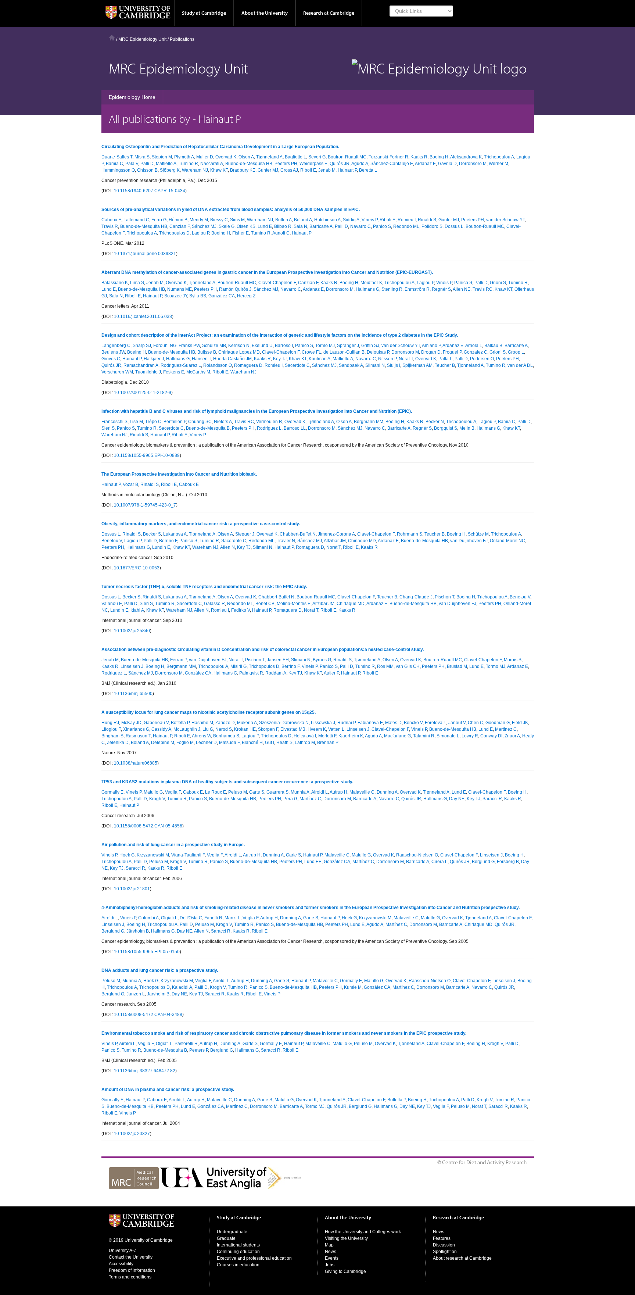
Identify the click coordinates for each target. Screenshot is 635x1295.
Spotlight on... (446, 1251)
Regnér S (441, 289)
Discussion (444, 1245)
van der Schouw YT (505, 219)
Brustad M (457, 666)
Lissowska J (323, 722)
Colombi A (148, 917)
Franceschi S (114, 421)
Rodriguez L (269, 428)
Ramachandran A (140, 365)
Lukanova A (175, 534)
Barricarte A (321, 226)
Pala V (131, 163)
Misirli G (238, 666)
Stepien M (162, 157)
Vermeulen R (269, 421)
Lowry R (470, 735)
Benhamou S (226, 735)
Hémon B (178, 219)
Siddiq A (351, 219)
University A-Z (122, 1250)
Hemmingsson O (118, 170)
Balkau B (493, 345)
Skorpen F (268, 729)
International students (238, 1245)
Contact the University (131, 1257)
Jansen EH (278, 659)
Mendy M (199, 219)
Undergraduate (232, 1231)
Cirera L (439, 861)
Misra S (142, 157)
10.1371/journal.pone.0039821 (145, 253)
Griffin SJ (370, 345)
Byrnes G (322, 659)
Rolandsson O (217, 365)
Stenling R (391, 289)
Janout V (457, 722)
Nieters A (223, 421)
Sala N (300, 226)
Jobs (329, 1264)
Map (329, 1245)
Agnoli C (281, 233)
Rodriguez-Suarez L (181, 365)
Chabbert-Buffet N (298, 534)
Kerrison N (239, 345)
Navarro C (360, 226)
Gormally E (112, 792)
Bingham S (112, 735)
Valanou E (111, 603)
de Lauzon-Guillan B (344, 352)
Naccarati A (211, 163)
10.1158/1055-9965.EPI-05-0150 (147, 951)
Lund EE (313, 861)
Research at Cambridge (328, 13)
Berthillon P (175, 421)
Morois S (512, 659)
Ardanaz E (425, 163)
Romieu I (407, 219)
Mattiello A (166, 163)
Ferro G (158, 219)
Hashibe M (202, 722)
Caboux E (111, 219)
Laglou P (425, 282)
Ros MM (385, 666)
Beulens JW (113, 352)
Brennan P (327, 742)
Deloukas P (378, 352)
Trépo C (153, 421)
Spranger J (348, 345)
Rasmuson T (138, 735)
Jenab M (327, 170)
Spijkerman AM (417, 365)
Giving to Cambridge (345, 1271)
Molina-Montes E (294, 603)
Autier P (331, 673)
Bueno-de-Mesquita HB (248, 163)
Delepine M (162, 742)
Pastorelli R (186, 1043)
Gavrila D (447, 163)
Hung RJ (110, 722)
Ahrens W (201, 735)
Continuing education (238, 1251)
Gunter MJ (268, 170)
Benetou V (111, 540)
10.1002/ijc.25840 (132, 630)
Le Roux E (215, 792)
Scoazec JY (175, 295)
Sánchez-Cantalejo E (391, 163)
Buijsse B (206, 352)
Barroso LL (295, 428)
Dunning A (387, 792)
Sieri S (108, 428)
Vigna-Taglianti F (188, 855)
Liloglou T (111, 729)
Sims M (237, 219)
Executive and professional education (254, 1258)
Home (112, 38)
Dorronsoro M (473, 163)
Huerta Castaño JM (232, 358)
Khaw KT (219, 170)
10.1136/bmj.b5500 (133, 693)
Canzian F (179, 226)
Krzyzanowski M (153, 855)
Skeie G (226, 226)
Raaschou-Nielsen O (417, 855)
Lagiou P (200, 233)
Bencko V (413, 722)
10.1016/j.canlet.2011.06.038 (143, 316)
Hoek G (126, 855)
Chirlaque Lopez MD (239, 352)
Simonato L (448, 735)
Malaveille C (361, 792)
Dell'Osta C (191, 917)
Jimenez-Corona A (336, 534)
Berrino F (168, 540)
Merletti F (327, 735)
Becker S (152, 534)
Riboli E (308, 170)
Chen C (475, 722)
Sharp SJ (142, 345)
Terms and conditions (130, 1277)
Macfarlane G (397, 735)
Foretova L (435, 722)
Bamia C (114, 163)
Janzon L (135, 994)
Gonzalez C (475, 352)
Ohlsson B (147, 170)
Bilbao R (282, 226)
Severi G (317, 157)
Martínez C (506, 729)
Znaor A (512, 735)
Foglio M (185, 742)
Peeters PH (286, 163)
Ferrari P (178, 659)
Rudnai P (346, 722)
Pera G (290, 798)
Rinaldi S (427, 219)
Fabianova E (370, 722)
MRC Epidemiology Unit (142, 39)
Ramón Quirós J (235, 289)
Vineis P (369, 219)
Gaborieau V (156, 722)
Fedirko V (240, 610)
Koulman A (319, 358)
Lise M (136, 421)
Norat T (406, 358)
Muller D (204, 157)
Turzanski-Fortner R (388, 157)
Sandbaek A (351, 365)
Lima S (137, 282)
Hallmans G (367, 289)
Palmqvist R (251, 673)
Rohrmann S (409, 534)
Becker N (435, 421)
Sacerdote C (297, 365)
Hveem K (317, 729)
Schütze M (478, 534)
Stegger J (244, 534)
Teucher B (445, 365)
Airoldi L (319, 792)
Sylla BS (197, 295)
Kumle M (353, 987)
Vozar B (130, 484)
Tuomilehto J (148, 372)
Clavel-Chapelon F (277, 282)
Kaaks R (418, 157)
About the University (264, 13)
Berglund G (483, 861)
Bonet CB (265, 603)
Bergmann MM (368, 421)
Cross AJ (289, 170)
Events (331, 1258)
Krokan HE (245, 729)
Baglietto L (295, 157)
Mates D (393, 722)
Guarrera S (277, 792)
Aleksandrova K (466, 157)
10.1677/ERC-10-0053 (136, 567)
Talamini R (423, 735)
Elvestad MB (292, 729)
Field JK (520, 722)
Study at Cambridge (204, 13)
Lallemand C (136, 219)
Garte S (256, 792)
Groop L (516, 352)
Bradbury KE (242, 170)
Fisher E (240, 233)
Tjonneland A (202, 282)
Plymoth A (184, 157)
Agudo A (359, 163)
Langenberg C (115, 345)
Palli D (147, 163)
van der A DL (520, 365)
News (330, 1251)
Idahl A (137, 610)
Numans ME (179, 289)
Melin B (466, 428)
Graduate (226, 1238)
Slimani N (375, 365)
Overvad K (225, 157)
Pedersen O (482, 358)
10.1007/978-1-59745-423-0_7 (145, 505)
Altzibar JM (335, 540)
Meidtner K (371, 282)
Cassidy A (161, 729)
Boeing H (439, 157)
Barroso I (284, 345)
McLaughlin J (186, 729)
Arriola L (473, 345)
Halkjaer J (154, 358)
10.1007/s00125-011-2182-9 (142, 392)
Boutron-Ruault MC (347, 157)
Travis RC (482, 289)
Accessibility (121, 1263)
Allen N (227, 547)
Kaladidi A (182, 987)
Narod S (223, 729)
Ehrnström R (417, 289)
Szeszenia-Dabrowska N (284, 722)
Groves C (110, 358)
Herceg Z (246, 295)
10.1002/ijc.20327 (132, 1133)
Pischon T (444, 597)
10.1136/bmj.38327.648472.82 (144, 1070)
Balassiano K (114, 282)
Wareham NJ (195, 170)
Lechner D (206, 742)
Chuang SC (200, 421)
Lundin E (161, 547)
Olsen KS (246, 226)
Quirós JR (339, 163)
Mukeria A (247, 722)
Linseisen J (132, 666)
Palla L (445, 358)
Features (442, 1238)
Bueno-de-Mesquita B (208, 428)
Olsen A (246, 157)
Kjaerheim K (350, 735)
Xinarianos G (136, 729)
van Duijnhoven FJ (469, 540)
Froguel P (452, 352)
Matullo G (153, 792)
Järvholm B (137, 931)
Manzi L (232, 917)
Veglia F (173, 792)
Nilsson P (387, 358)
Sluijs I (393, 365)
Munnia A (300, 792)
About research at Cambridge (462, 1258)
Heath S (284, 742)
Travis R (109, 226)
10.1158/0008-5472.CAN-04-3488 (148, 1014)
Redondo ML (406, 226)
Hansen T (201, 358)
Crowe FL (311, 352)
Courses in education (238, 1264)
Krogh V (157, 798)
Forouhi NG (164, 345)
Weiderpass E (313, 163)
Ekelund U (262, 345)
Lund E (265, 226)
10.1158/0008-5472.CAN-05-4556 (148, 826)
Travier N (286, 540)
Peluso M (237, 792)
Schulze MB (214, 345)
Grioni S (498, 282)
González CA (221, 295)
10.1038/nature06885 (135, 763)
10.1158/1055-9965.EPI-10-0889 (147, 455)
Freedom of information (132, 1270)
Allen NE (461, 289)
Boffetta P (180, 722)
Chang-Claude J (416, 597)
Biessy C (219, 219)
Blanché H (252, 742)
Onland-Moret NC (507, 540)
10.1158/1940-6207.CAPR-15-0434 (149, 190)
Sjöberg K (170, 170)
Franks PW (189, 345)
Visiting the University (346, 1238)
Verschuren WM (117, 372)
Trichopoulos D (174, 233)
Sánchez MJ (204, 226)
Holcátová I (305, 735)
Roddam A (275, 673)
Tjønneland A (269, 157)
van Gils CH (408, 666)
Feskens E (173, 372)
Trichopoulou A (499, 157)
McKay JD (131, 722)
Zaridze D (225, 722)
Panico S (382, 226)
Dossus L (454, 226)
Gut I (269, 742)
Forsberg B (508, 861)
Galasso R (214, 603)
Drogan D (431, 352)
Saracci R (492, 798)
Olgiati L (169, 917)
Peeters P (198, 1050)
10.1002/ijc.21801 (132, 888)
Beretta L (368, 170)
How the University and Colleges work (363, 1231)
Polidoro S (431, 226)
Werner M (498, 163)
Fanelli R (213, 917)
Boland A (303, 219)
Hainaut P (347, 170)
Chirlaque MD (362, 540)
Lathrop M (305, 742)
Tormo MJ (325, 345)
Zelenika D (118, 742)
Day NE (456, 798)
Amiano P (431, 345)
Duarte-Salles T (116, 157)
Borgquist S (445, 428)
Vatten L (336, 729)
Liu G (207, 729)
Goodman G (497, 722)
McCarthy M (198, 372)
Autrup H (338, 792)
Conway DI (491, 735)
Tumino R (188, 163)
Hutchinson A (327, 219)
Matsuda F (229, 742)
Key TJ (280, 358)
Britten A (283, 219)
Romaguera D (248, 365)
